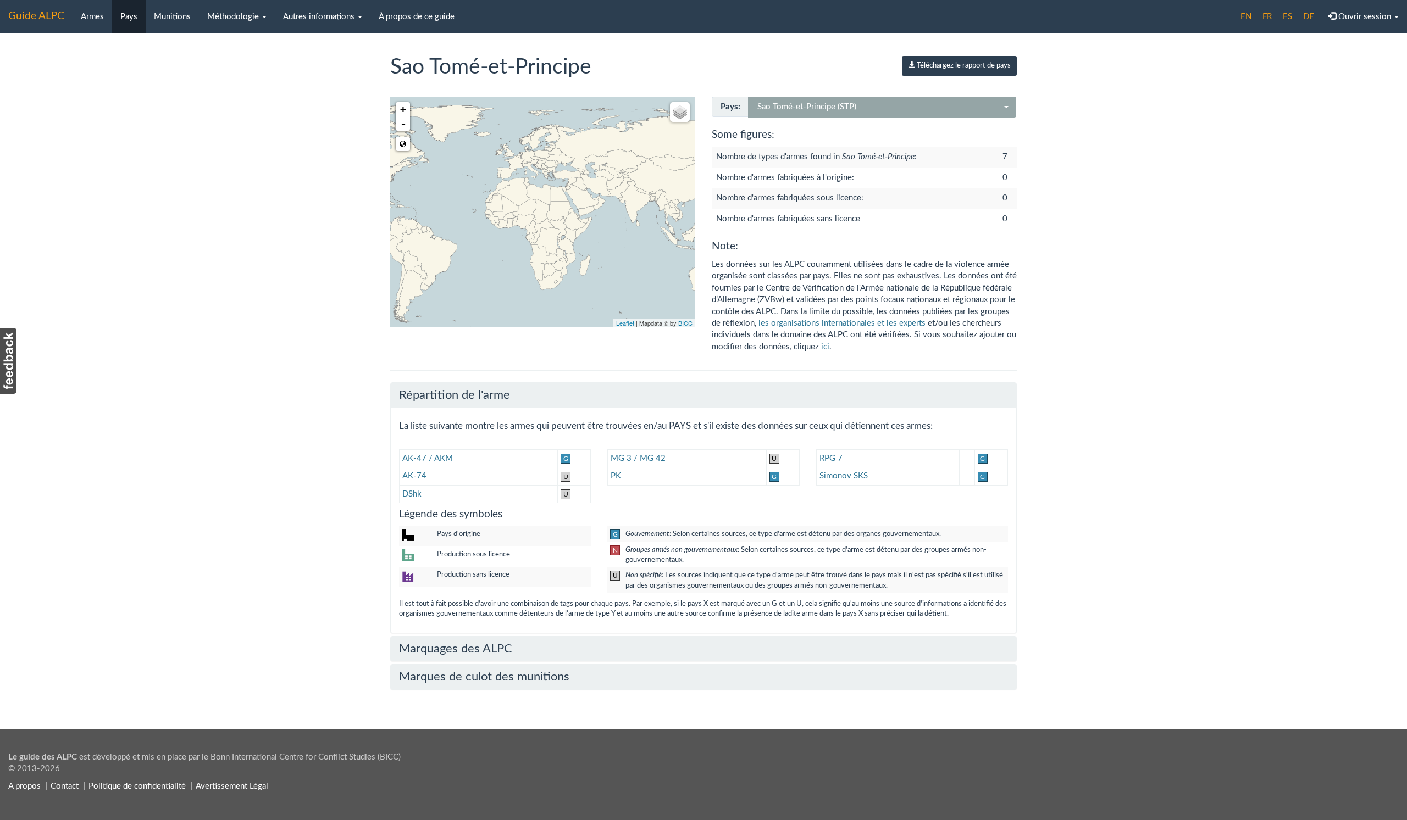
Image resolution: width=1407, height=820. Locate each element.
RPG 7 (831, 458)
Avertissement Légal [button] (232, 786)
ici (825, 347)
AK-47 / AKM (427, 458)
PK (616, 476)
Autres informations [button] (320, 17)
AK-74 (414, 476)
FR (1267, 17)
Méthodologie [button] (234, 17)
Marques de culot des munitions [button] (484, 677)
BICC (685, 323)
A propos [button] (24, 786)
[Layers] (680, 112)
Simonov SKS (843, 476)
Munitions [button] (172, 17)
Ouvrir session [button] (1364, 17)
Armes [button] (92, 17)
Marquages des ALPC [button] (455, 649)
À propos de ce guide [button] (417, 17)
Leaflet (625, 323)
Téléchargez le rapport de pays (963, 65)
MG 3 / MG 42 (638, 458)
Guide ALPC (36, 16)
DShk (412, 494)
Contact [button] (65, 786)
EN (1245, 17)
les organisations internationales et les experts (842, 323)
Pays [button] (128, 17)
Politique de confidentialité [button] (137, 786)
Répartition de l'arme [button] (454, 395)
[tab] (703, 395)
